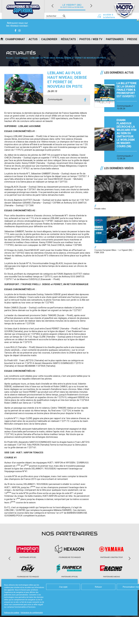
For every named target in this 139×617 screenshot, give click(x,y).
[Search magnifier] (64, 16)
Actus (33, 39)
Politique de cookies (11, 613)
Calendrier (49, 39)
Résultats (68, 39)
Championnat (15, 39)
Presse (132, 39)
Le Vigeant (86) (71, 6)
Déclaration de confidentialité (32, 613)
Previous (52, 5)
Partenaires (115, 39)
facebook (85, 100)
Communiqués (21, 58)
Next (91, 5)
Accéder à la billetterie (109, 16)
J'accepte (63, 587)
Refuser (98, 587)
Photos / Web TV (90, 39)
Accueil (1, 39)
